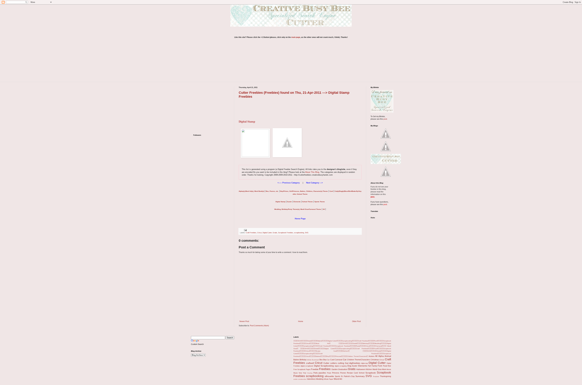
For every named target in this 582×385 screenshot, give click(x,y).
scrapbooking (299, 233)
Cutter (326, 363)
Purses (343, 373)
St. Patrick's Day (348, 376)
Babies (296, 360)
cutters (333, 363)
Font (380, 366)
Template (376, 376)
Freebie (314, 369)
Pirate (329, 373)
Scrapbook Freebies (285, 233)
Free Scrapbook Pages (302, 369)
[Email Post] (245, 230)
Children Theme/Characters (358, 360)
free (389, 366)
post (385, 119)
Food (385, 366)
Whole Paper (328, 379)
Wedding (319, 379)
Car (328, 360)
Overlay (310, 373)
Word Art (338, 379)
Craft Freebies (251, 233)
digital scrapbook (307, 366)
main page (295, 37)
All (376, 356)
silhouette (329, 376)
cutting (341, 363)
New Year (302, 373)
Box (321, 360)
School (362, 373)
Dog (349, 366)
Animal (388, 356)
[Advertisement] (291, 62)
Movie (389, 369)
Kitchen (369, 369)
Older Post (356, 321)
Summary (360, 376)
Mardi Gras (377, 369)
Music (295, 373)
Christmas (375, 360)
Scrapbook (370, 373)
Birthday (303, 360)
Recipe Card (352, 373)
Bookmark (315, 360)
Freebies (325, 369)
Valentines (311, 379)
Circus (381, 360)
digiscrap (364, 363)
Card (332, 360)
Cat (344, 359)
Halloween (360, 369)
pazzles (322, 373)
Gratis (275, 233)
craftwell (310, 363)
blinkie (309, 360)
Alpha (381, 356)
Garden (334, 369)
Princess (335, 373)
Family (374, 366)
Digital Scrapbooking (324, 366)
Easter (354, 366)
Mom (384, 369)
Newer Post (244, 321)
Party (315, 373)
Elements (362, 366)
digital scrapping (341, 366)
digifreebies (354, 363)
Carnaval (338, 360)
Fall (369, 366)
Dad (346, 363)
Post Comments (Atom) (259, 326)
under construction (299, 379)
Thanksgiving (385, 376)
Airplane (372, 356)
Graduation (342, 369)
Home (300, 321)
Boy (324, 360)
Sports (337, 376)
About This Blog (312, 172)
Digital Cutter (267, 233)
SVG (306, 233)
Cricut (259, 233)
